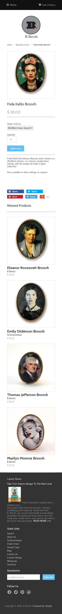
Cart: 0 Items (48, 4)
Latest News (14, 478)
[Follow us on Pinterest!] (22, 593)
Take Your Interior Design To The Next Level (29, 484)
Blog (9, 551)
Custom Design (14, 557)
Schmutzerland (14, 540)
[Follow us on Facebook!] (9, 593)
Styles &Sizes (14, 124)
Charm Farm (13, 544)
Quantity (11, 135)
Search (10, 533)
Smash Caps (13, 547)
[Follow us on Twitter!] (16, 593)
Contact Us (12, 554)
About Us (11, 537)
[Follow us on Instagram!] (29, 593)
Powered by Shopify (42, 606)
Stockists (11, 564)
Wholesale (12, 561)
